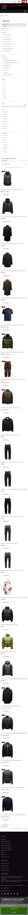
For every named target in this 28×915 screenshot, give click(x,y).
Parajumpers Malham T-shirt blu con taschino (12, 325)
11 (18, 825)
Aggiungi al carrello (6, 221)
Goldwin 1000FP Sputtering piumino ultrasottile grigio (14, 678)
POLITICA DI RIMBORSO (6, 848)
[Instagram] (17, 893)
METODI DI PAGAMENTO (6, 850)
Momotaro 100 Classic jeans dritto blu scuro (12, 462)
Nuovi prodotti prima (14, 164)
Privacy (2, 905)
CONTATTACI (4, 854)
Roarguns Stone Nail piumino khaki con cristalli (12, 352)
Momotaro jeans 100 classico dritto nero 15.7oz (12, 516)
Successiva (4, 827)
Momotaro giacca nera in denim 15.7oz (10, 435)
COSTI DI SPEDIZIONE (6, 845)
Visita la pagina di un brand (8, 158)
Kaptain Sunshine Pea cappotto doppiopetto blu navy (14, 270)
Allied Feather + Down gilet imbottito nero (11, 189)
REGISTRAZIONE (4, 865)
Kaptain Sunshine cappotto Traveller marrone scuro (14, 297)
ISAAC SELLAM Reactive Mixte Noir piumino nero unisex (14, 216)
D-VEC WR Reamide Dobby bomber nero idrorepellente (14, 733)
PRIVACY (3, 852)
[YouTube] (11, 893)
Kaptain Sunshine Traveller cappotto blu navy (12, 243)
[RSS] (8, 893)
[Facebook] (1, 893)
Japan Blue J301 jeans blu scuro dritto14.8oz (11, 570)
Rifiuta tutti (14, 909)
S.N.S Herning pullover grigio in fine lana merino (12, 787)
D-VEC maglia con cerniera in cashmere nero (11, 760)
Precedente (5, 825)
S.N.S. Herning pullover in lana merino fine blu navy (13, 814)
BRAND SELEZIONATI (5, 841)
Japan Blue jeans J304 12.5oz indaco (9, 543)
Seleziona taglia (6, 194)
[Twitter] (5, 893)
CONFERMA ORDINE (5, 870)
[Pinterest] (14, 893)
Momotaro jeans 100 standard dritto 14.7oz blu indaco (14, 489)
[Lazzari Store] (14, 6)
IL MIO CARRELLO (5, 867)
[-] (2, 106)
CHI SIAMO (3, 839)
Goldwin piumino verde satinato (8, 651)
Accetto (14, 912)
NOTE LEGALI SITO (5, 856)
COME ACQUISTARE (5, 843)
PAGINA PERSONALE (5, 863)
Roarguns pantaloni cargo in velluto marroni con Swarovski (13, 380)
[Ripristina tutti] (25, 24)
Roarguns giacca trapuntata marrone (10, 407)
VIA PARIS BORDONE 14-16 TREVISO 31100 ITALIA (13, 885)
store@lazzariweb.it (6, 890)
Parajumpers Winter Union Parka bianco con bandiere (14, 597)
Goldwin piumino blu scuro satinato (9, 624)
